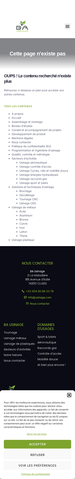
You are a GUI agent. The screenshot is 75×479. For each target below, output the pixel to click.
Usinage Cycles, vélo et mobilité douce (43, 170)
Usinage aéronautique (33, 162)
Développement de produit (29, 134)
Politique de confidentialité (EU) (31, 146)
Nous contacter (21, 142)
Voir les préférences (37, 465)
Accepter (37, 444)
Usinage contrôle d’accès (35, 166)
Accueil (16, 117)
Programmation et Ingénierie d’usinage (36, 150)
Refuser (37, 455)
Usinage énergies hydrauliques (38, 174)
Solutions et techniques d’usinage (33, 187)
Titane (23, 235)
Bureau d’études (22, 126)
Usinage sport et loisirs (33, 182)
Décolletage (26, 195)
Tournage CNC (28, 199)
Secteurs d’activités (24, 158)
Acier (22, 211)
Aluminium (25, 215)
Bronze (23, 219)
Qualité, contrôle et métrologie (31, 154)
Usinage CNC (27, 203)
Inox (22, 227)
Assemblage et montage (27, 121)
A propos (17, 113)
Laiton (23, 231)
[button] (69, 395)
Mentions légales (22, 138)
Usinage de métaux (24, 207)
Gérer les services (37, 433)
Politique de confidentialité (35, 474)
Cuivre (23, 223)
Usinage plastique (23, 239)
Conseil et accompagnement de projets (36, 130)
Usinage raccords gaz (33, 178)
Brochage (25, 191)
